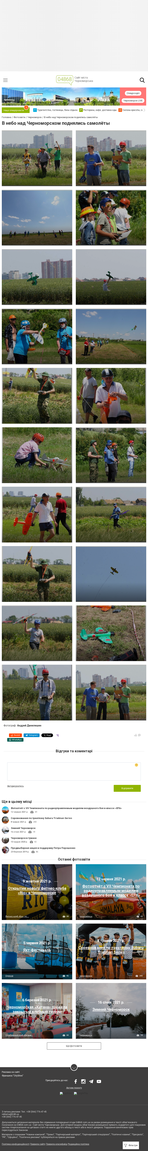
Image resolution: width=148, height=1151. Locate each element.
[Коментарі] (139, 735)
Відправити (127, 788)
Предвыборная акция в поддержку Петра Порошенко (43, 848)
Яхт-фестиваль (37, 950)
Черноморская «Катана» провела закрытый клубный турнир (37, 1009)
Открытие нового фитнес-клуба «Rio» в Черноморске (37, 890)
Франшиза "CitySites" (12, 1075)
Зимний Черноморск (23, 828)
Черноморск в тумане (24, 838)
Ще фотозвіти (74, 1046)
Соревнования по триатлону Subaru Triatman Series (41, 818)
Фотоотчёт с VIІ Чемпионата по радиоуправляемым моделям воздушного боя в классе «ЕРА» (66, 808)
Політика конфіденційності (15, 1144)
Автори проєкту (74, 1088)
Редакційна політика (78, 1144)
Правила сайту (37, 1144)
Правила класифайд (56, 1144)
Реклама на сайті (11, 1072)
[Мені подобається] (135, 735)
